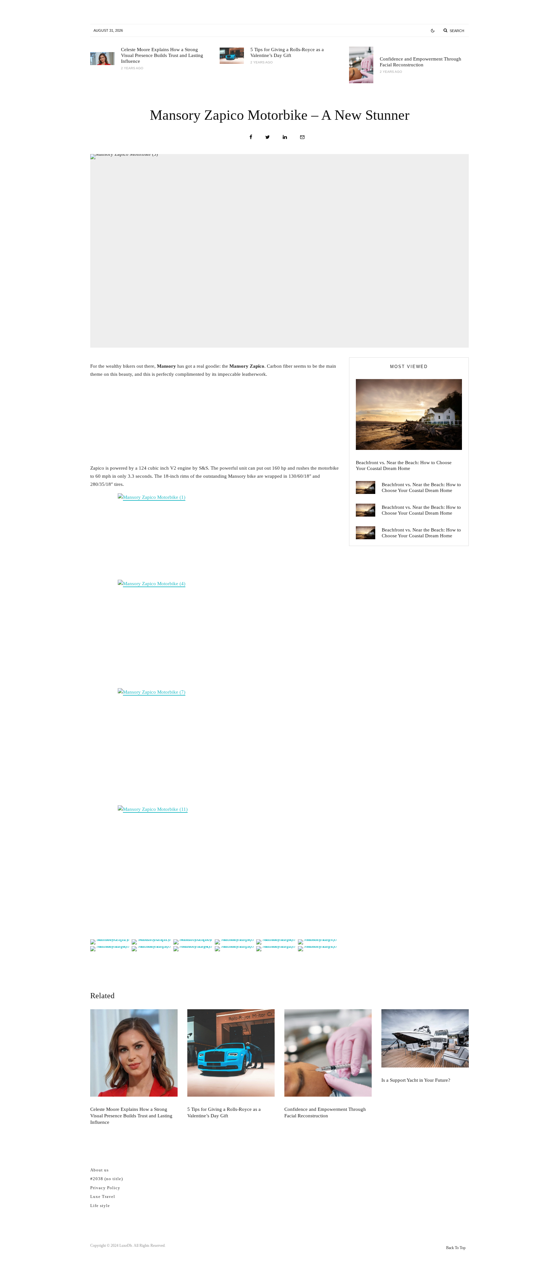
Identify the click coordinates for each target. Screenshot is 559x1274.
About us (99, 1170)
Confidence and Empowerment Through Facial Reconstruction (420, 61)
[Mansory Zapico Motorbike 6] (214, 745)
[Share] (250, 137)
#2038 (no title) (106, 1178)
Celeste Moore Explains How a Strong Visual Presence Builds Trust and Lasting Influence (162, 55)
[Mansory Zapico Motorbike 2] (214, 869)
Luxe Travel (102, 1196)
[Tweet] (267, 137)
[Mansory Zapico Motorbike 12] (214, 534)
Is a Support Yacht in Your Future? (415, 1080)
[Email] (302, 137)
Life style (100, 1205)
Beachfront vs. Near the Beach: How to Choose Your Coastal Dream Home (404, 465)
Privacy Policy (105, 1187)
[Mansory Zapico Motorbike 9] (214, 632)
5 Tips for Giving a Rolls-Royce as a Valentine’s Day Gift (287, 52)
